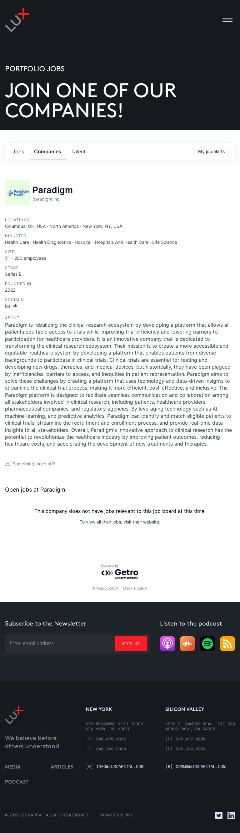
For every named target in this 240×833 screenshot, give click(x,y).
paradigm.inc (45, 199)
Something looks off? (33, 463)
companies (47, 151)
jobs (18, 151)
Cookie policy (135, 588)
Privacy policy (105, 588)
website (151, 521)
